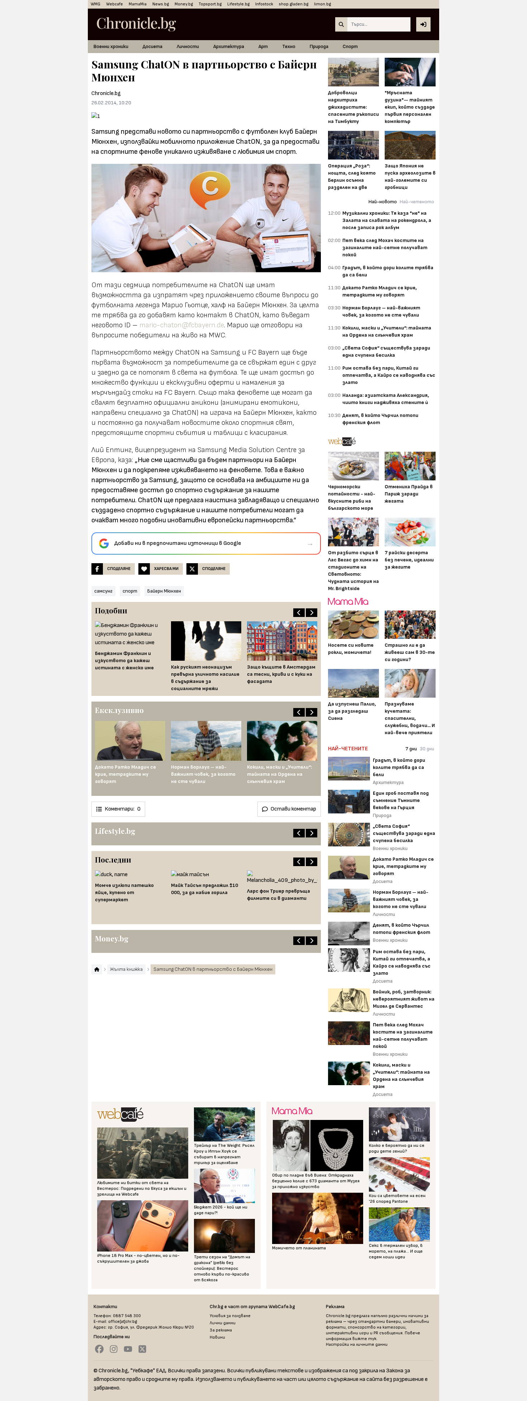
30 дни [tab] (427, 749)
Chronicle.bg (106, 93)
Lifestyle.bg (238, 4)
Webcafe (114, 4)
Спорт (350, 46)
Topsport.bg (210, 4)
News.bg (160, 4)
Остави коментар (293, 809)
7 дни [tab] (411, 749)
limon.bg (322, 4)
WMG (95, 4)
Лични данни (223, 1323)
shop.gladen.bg (293, 4)
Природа (319, 46)
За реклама (221, 1330)
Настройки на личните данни (357, 1344)
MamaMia (138, 4)
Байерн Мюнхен (164, 591)
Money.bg (184, 4)
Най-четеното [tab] (417, 202)
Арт (263, 46)
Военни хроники (111, 46)
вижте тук (364, 1338)
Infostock (264, 4)
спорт (130, 591)
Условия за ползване (230, 1316)
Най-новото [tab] (383, 202)
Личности (188, 46)
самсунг (103, 591)
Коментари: (123, 809)
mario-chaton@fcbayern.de (181, 325)
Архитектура (228, 46)
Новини (217, 1337)
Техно (288, 46)
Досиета (152, 46)
